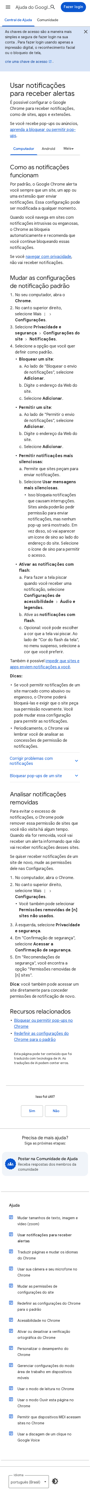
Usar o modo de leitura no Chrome (46, 1389)
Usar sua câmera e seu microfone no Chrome (47, 1272)
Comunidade (47, 20)
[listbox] (68, 149)
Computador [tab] (23, 149)
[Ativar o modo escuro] (55, 1481)
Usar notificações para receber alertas (45, 1238)
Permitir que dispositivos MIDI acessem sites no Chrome (49, 1420)
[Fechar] (86, 32)
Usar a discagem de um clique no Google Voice (45, 1437)
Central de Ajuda (18, 20)
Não (56, 1111)
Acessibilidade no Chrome (39, 1320)
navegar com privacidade (49, 256)
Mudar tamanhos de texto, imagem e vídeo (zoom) (48, 1221)
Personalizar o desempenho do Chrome (43, 1351)
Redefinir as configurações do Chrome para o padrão (49, 1306)
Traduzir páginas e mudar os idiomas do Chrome (48, 1255)
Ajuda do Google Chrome (34, 7)
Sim (32, 1111)
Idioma (19, 1475)
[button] (8, 7)
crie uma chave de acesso (26, 61)
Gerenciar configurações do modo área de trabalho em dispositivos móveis (46, 1372)
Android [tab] (48, 149)
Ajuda (14, 1205)
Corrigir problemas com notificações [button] (31, 761)
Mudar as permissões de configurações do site (37, 1289)
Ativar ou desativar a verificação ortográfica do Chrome (44, 1334)
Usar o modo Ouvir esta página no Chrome (46, 1403)
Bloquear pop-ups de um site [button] (36, 775)
